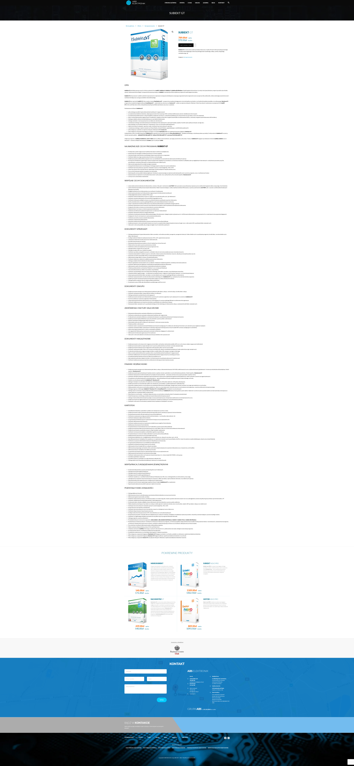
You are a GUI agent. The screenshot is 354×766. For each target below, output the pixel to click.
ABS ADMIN (185, 737)
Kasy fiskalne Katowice (149, 747)
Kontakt (221, 3)
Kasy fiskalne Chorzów (178, 747)
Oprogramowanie (150, 26)
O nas (190, 3)
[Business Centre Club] (177, 649)
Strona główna (170, 3)
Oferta (182, 3)
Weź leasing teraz (186, 45)
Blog (213, 3)
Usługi (197, 3)
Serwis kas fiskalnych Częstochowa (218, 747)
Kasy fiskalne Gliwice (164, 747)
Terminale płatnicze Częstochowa (196, 747)
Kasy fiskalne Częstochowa (133, 747)
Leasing (205, 3)
